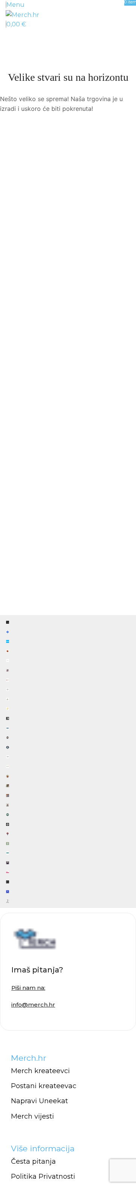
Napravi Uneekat (39, 1101)
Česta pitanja (33, 1161)
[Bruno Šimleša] (68, 761)
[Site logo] (22, 14)
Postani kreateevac (43, 1086)
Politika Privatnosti (43, 1176)
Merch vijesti (32, 1116)
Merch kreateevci (40, 1071)
